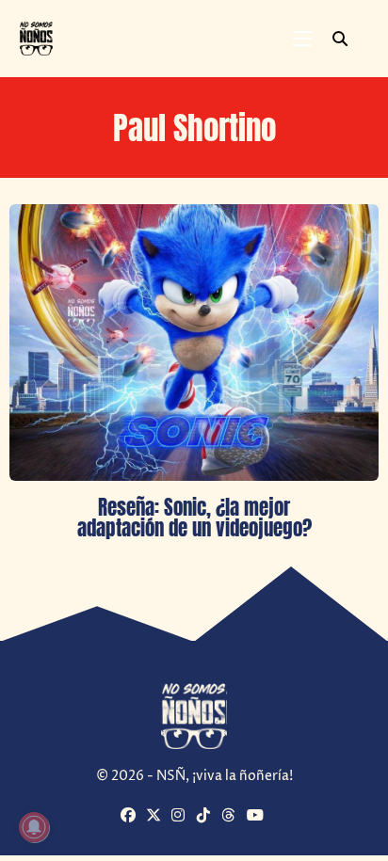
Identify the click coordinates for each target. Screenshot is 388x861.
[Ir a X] (156, 817)
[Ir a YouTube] (257, 817)
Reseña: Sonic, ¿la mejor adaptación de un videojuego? (194, 517)
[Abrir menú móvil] (302, 38)
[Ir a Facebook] (131, 817)
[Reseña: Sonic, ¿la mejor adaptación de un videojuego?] (194, 342)
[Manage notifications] (34, 827)
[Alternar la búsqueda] (340, 38)
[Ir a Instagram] (181, 817)
